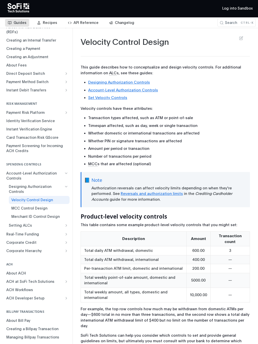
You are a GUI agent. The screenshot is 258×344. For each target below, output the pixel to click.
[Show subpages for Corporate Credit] (66, 242)
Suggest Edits (238, 38)
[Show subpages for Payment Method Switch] (66, 82)
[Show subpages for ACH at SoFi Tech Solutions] (66, 282)
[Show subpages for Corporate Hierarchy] (66, 251)
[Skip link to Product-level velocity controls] (77, 216)
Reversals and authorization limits (152, 193)
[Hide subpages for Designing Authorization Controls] (66, 187)
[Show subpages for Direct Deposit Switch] (66, 74)
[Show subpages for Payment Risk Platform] (66, 113)
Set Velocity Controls (107, 97)
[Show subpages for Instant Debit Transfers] (66, 90)
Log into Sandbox (237, 8)
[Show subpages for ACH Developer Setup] (66, 298)
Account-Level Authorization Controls (123, 90)
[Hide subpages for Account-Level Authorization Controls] (66, 173)
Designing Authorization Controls (119, 82)
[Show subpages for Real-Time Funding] (66, 234)
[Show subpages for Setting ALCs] (66, 225)
